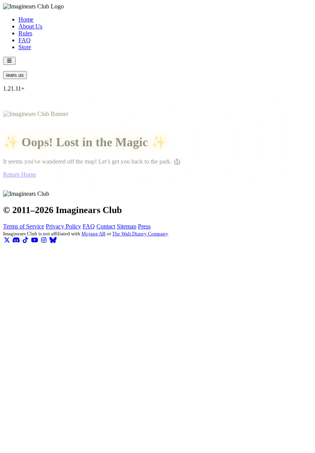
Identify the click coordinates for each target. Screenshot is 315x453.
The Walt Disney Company (140, 233)
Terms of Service (23, 226)
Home (25, 19)
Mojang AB (93, 233)
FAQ (24, 40)
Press (144, 226)
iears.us (15, 75)
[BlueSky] (53, 240)
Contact (105, 226)
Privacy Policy (63, 226)
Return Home (19, 174)
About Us (30, 26)
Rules (25, 33)
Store (24, 47)
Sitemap (126, 226)
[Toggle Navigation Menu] (9, 61)
